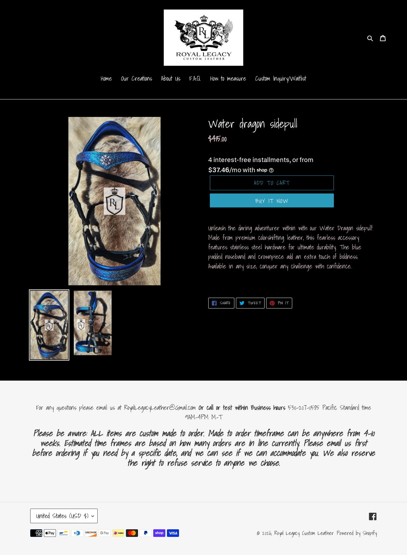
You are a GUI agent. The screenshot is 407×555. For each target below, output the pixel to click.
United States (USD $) (62, 516)
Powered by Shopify (357, 533)
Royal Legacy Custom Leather (304, 533)
